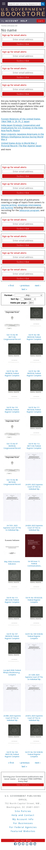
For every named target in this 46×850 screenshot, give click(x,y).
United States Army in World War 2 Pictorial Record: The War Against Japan (21, 144)
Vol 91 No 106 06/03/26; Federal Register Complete (34, 337)
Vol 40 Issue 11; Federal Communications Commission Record (34, 563)
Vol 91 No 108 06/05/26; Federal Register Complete (34, 373)
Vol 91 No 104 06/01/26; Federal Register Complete (12, 754)
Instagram (23, 843)
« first (11, 285)
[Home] (23, 15)
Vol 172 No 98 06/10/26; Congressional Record (12, 482)
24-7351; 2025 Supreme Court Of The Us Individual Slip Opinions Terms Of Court (12, 527)
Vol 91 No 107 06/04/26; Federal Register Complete (12, 636)
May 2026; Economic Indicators (12, 562)
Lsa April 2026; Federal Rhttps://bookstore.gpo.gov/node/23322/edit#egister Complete (12, 672)
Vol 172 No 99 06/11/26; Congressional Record (12, 337)
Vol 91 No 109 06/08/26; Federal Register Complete (12, 373)
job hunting (7, 207)
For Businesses (23, 823)
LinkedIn (34, 843)
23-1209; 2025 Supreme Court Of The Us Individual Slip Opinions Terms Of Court (34, 677)
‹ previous (24, 285)
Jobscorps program (29, 210)
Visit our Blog (23, 840)
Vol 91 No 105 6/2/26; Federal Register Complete (34, 600)
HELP (24, 20)
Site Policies (23, 811)
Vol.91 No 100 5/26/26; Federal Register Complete (34, 636)
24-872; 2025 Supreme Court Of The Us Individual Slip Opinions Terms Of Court (34, 718)
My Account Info (23, 819)
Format (8, 295)
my (9, 20)
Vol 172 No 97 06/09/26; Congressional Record (12, 446)
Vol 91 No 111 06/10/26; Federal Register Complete (34, 409)
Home (3, 25)
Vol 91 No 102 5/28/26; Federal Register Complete (34, 754)
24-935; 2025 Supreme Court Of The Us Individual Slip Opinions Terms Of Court (34, 486)
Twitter (19, 843)
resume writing (9, 205)
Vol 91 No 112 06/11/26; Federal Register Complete (34, 446)
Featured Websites (23, 831)
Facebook (15, 843)
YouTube (27, 843)
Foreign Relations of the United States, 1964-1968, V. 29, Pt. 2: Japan (21, 120)
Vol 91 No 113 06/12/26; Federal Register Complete (12, 600)
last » (24, 289)
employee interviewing (29, 205)
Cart (40, 20)
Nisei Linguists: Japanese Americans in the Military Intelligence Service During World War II (22, 137)
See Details (23, 784)
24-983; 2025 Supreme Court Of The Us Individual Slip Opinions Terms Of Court (12, 718)
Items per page (18, 302)
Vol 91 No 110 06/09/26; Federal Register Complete (12, 409)
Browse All (12, 25)
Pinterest (30, 843)
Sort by (15, 299)
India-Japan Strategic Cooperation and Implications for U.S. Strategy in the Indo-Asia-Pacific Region (22, 128)
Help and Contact (23, 815)
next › (37, 285)
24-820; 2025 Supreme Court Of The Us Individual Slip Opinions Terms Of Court (34, 527)
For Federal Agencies (23, 827)
